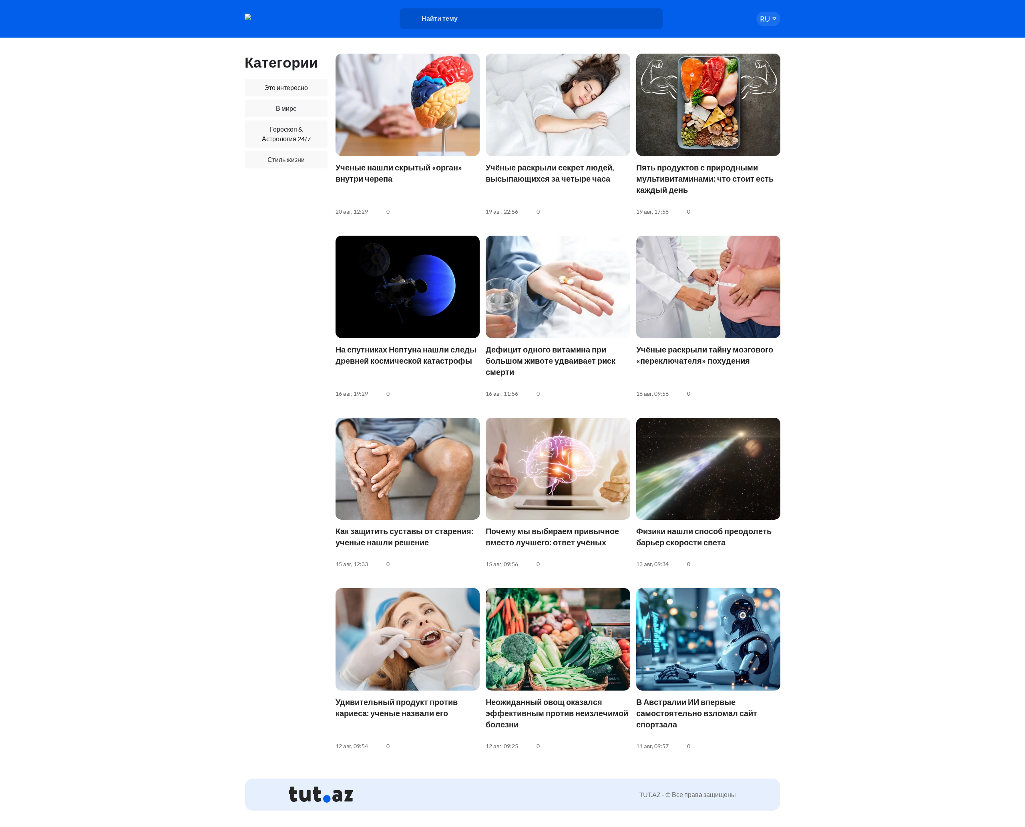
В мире (286, 108)
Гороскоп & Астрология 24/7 (286, 133)
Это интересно (286, 87)
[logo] (275, 17)
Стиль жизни (286, 159)
